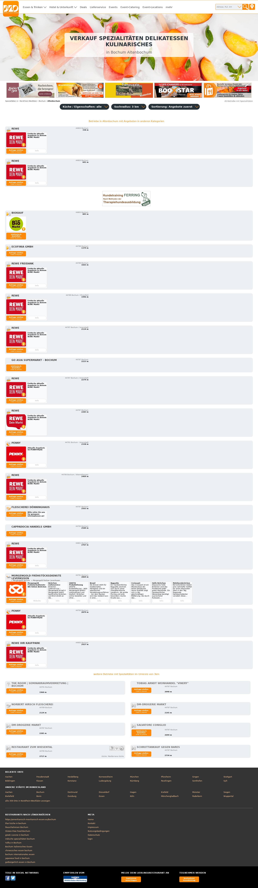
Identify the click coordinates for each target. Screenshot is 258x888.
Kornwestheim (106, 777)
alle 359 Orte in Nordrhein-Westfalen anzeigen (27, 801)
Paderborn (197, 796)
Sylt (225, 781)
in (11, 101)
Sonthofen (197, 781)
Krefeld (164, 792)
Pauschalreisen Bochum (16, 827)
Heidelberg (73, 777)
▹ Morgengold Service (20, 580)
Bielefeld (9, 796)
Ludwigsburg (105, 781)
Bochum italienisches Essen (18, 846)
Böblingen (10, 781)
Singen (195, 777)
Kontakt (91, 823)
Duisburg (72, 796)
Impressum (93, 827)
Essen (102, 796)
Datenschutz (94, 835)
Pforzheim (166, 777)
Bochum (40, 792)
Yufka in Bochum (13, 843)
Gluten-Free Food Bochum (17, 831)
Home (91, 819)
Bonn (38, 796)
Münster (196, 792)
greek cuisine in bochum (17, 835)
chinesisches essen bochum (18, 850)
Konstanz (72, 781)
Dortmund (72, 792)
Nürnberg (134, 781)
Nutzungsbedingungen (98, 831)
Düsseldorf (104, 792)
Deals (83, 7)
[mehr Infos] (16, 139)
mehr (169, 7)
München (134, 777)
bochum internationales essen (19, 854)
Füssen (39, 781)
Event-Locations (153, 7)
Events (113, 7)
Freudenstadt (42, 777)
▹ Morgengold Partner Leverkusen (46, 580)
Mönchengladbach (170, 796)
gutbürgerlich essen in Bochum (20, 862)
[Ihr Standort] (252, 7)
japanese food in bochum (17, 858)
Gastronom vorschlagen (131, 879)
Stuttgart (228, 777)
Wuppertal (229, 796)
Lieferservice (98, 7)
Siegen (227, 792)
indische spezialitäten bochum (20, 839)
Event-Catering (130, 7)
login (90, 839)
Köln (132, 796)
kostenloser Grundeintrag (189, 879)
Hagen (133, 792)
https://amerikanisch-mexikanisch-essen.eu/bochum (30, 819)
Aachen (8, 777)
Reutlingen (166, 781)
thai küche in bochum (15, 823)
